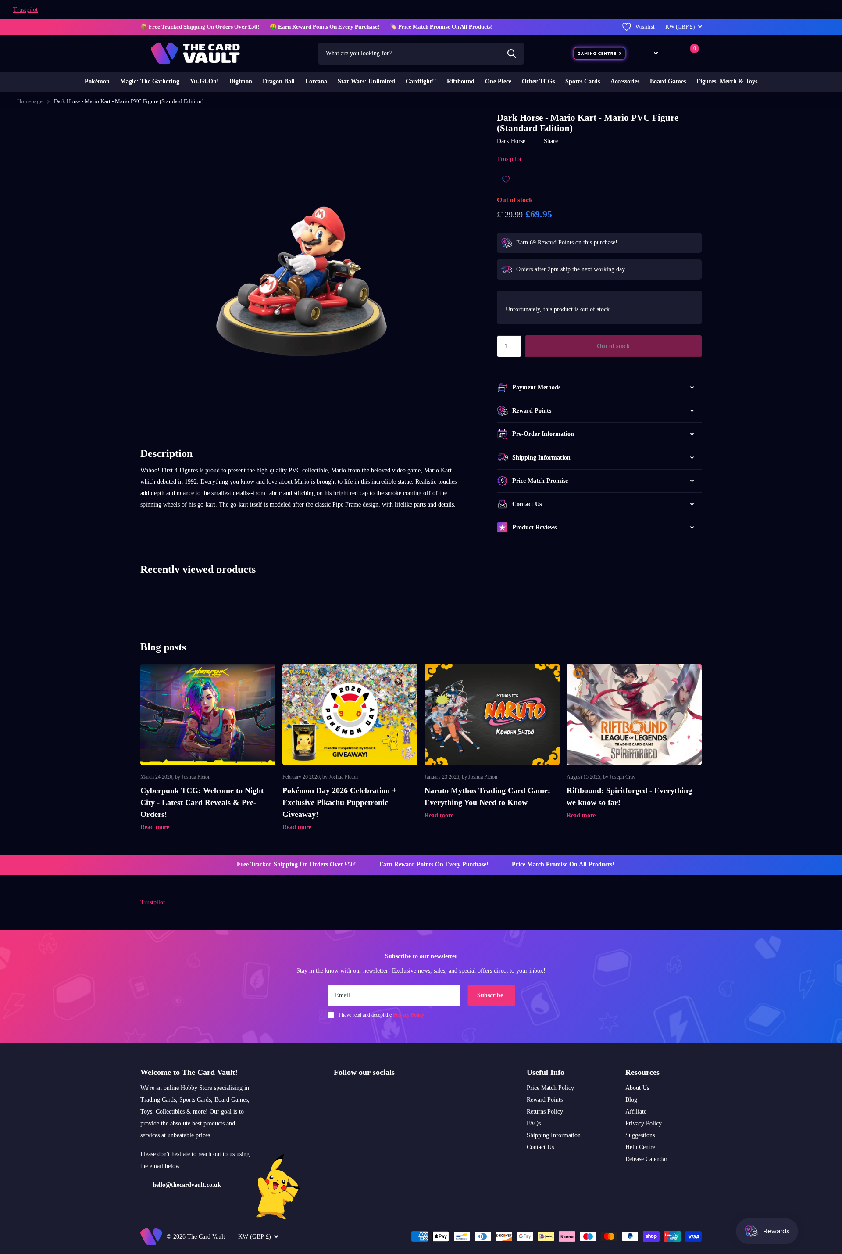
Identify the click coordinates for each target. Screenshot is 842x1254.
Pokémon (97, 81)
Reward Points (545, 1099)
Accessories (624, 81)
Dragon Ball (279, 81)
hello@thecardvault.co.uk (187, 1185)
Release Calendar (646, 1159)
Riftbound (461, 81)
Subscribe (491, 995)
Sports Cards (582, 81)
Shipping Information (554, 1135)
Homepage (30, 101)
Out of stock (613, 346)
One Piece (498, 81)
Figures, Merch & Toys (726, 81)
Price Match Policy (550, 1088)
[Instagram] (337, 1093)
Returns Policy (545, 1111)
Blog (631, 1099)
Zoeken (511, 54)
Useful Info (545, 1072)
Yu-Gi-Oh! (204, 81)
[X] (355, 1093)
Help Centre (640, 1147)
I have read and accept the (381, 1015)
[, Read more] (649, 53)
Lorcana (316, 81)
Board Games (668, 81)
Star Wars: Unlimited (366, 81)
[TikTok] (374, 1093)
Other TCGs (538, 81)
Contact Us (540, 1147)
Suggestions (640, 1135)
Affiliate (635, 1111)
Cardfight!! (421, 81)
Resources (642, 1072)
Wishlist (645, 26)
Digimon (240, 81)
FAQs (534, 1123)
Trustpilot (25, 10)
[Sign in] (672, 53)
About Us (637, 1088)
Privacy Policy (643, 1123)
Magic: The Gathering (149, 81)
